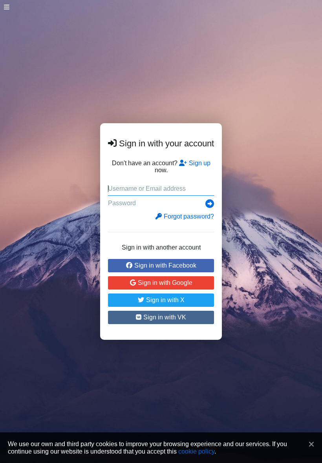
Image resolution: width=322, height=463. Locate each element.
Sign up (199, 163)
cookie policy (196, 451)
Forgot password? (189, 216)
